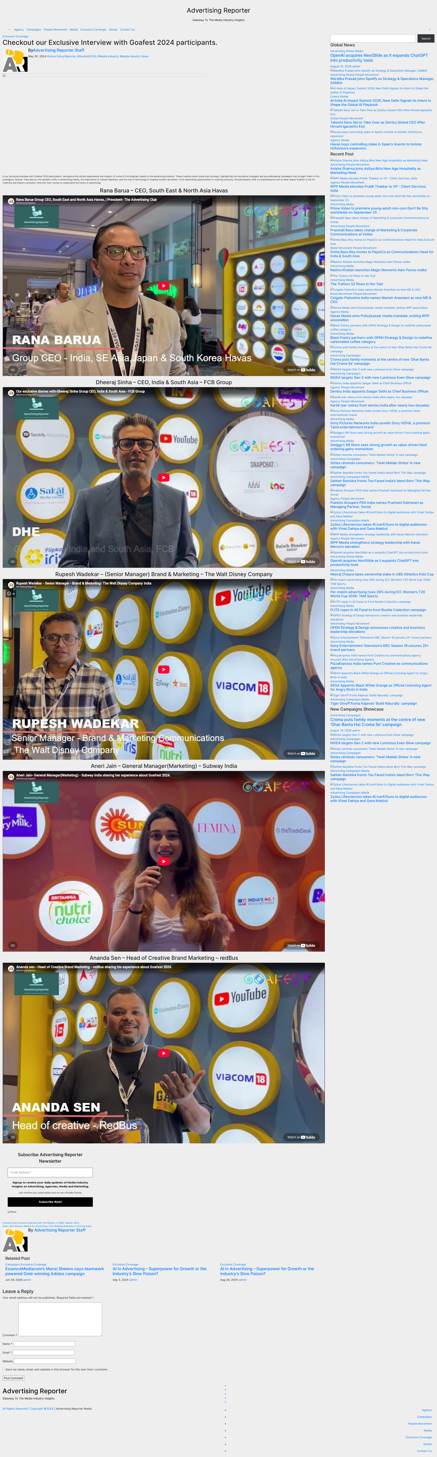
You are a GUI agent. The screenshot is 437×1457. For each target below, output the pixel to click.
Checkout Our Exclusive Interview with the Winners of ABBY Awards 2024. (41, 1223)
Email (7, 1352)
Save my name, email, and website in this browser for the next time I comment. (57, 1369)
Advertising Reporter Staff (58, 50)
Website (8, 1361)
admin (27, 1279)
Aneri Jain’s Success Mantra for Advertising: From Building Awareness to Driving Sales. (47, 1226)
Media (74, 29)
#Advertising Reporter (61, 56)
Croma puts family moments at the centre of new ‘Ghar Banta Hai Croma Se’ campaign (377, 722)
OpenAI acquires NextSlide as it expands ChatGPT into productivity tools (379, 58)
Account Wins (339, 659)
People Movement (55, 29)
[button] (9, 29)
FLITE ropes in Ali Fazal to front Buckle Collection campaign (378, 610)
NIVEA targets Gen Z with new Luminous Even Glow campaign (380, 377)
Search (426, 38)
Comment (10, 1335)
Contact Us (127, 29)
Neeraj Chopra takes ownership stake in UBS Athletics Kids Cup (382, 574)
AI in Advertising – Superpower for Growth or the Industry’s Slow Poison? (160, 1271)
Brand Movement (341, 248)
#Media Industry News (134, 56)
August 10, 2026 (341, 66)
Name (7, 1344)
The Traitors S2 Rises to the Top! (356, 284)
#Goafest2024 (86, 56)
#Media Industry (107, 56)
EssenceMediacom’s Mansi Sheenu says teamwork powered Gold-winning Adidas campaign (54, 1271)
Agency (19, 29)
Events (335, 96)
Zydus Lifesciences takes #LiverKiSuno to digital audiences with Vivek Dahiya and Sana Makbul (378, 526)
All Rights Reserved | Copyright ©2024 (28, 1408)
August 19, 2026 (341, 730)
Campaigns (34, 29)
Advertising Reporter (218, 10)
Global (113, 29)
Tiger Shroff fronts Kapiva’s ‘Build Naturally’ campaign (373, 703)
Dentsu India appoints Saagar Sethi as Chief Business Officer (379, 391)
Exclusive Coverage (93, 29)
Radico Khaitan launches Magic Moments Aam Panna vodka (378, 270)
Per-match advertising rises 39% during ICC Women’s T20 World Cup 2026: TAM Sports (377, 594)
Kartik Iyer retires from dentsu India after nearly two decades (379, 405)
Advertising (338, 51)
